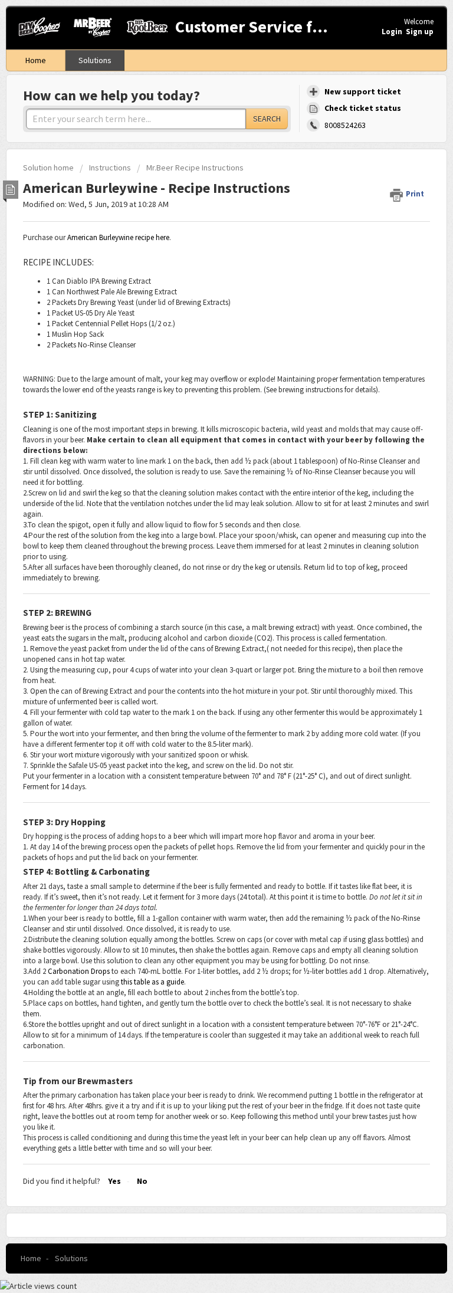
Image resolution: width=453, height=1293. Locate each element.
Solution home (49, 167)
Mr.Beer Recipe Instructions (195, 167)
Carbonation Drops (79, 971)
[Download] (204, 651)
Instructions (110, 167)
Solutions (94, 60)
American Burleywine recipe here (118, 237)
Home (35, 60)
